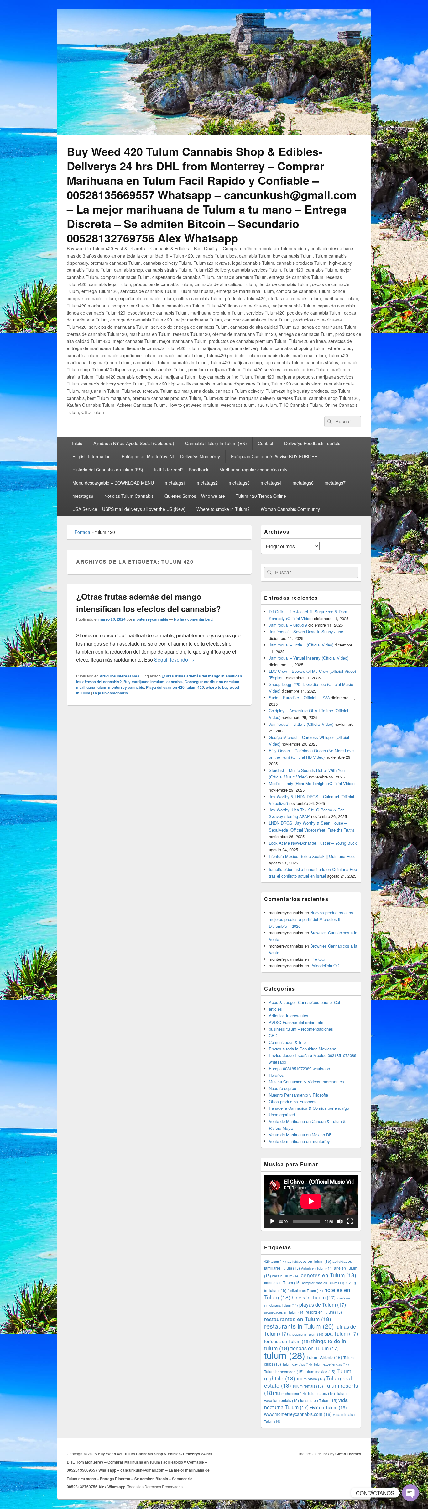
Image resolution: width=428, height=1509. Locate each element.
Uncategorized (282, 1115)
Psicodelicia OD (324, 966)
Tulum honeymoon (284, 1371)
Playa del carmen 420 (165, 687)
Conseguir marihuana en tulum (212, 681)
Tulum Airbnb (324, 1357)
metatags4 (271, 483)
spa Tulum (341, 1333)
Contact (265, 443)
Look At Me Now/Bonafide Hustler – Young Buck (313, 843)
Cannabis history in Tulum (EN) (216, 443)
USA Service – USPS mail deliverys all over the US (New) (128, 509)
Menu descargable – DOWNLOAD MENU (113, 483)
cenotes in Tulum (282, 1282)
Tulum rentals (307, 1386)
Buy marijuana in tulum (143, 681)
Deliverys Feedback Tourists (312, 443)
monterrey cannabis (126, 687)
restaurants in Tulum (299, 1326)
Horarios (276, 1075)
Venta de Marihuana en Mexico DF (300, 1135)
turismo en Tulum (318, 1400)
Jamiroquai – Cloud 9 (288, 625)
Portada (82, 532)
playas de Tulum (322, 1304)
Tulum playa (310, 1378)
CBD (273, 1036)
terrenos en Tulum (287, 1341)
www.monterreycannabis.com (298, 1414)
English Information (91, 456)
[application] (311, 1201)
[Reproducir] (272, 1221)
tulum (284, 1355)
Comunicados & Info (287, 1042)
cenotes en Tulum (328, 1275)
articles (275, 1009)
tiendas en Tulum (314, 1348)
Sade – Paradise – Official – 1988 (299, 697)
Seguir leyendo (174, 659)
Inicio (77, 443)
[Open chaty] (410, 1492)
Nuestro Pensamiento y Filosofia (298, 1095)
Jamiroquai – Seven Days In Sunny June (306, 632)
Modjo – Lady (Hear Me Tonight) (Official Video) (312, 783)
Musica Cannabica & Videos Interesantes (306, 1082)
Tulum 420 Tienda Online (261, 496)
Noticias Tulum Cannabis (129, 496)
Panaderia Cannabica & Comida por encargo (309, 1108)
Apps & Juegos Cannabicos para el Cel (304, 1002)
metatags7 (335, 483)
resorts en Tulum (324, 1312)
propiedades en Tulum (284, 1312)
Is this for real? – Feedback (181, 469)
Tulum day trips (297, 1364)
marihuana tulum (91, 687)
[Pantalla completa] (350, 1221)
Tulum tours (321, 1393)
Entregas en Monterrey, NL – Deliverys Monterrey (171, 456)
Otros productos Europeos (292, 1101)
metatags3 (239, 483)
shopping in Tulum (306, 1334)
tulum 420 (195, 687)
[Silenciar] (340, 1221)
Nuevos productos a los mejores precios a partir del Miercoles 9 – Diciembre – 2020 (311, 919)
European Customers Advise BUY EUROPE (274, 456)
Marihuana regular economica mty (253, 469)
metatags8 (82, 496)
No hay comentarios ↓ (194, 619)
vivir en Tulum (328, 1407)
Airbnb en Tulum (317, 1268)
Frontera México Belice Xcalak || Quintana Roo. (312, 856)
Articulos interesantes (119, 676)
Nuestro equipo (282, 1088)
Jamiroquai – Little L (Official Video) (301, 645)
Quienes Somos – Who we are (194, 496)
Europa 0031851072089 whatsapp (299, 1068)
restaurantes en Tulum (297, 1319)
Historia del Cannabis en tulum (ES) (107, 469)
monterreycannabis (150, 619)
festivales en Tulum (305, 1290)
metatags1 (175, 483)
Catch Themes (348, 1454)
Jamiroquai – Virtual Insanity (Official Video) (308, 658)
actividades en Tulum (309, 1261)
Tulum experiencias (331, 1364)
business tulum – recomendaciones (301, 1029)
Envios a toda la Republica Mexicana (302, 1049)
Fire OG (317, 959)
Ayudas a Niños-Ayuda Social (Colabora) (133, 443)
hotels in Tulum (314, 1297)
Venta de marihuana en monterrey (299, 1141)
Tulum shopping (290, 1393)
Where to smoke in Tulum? (223, 509)
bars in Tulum (286, 1275)
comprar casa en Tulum (323, 1282)
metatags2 (207, 483)
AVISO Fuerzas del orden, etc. (297, 1022)
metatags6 (303, 483)
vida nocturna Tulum (306, 1403)
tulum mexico (320, 1371)
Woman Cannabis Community (290, 509)
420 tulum (275, 1261)
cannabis (174, 681)
